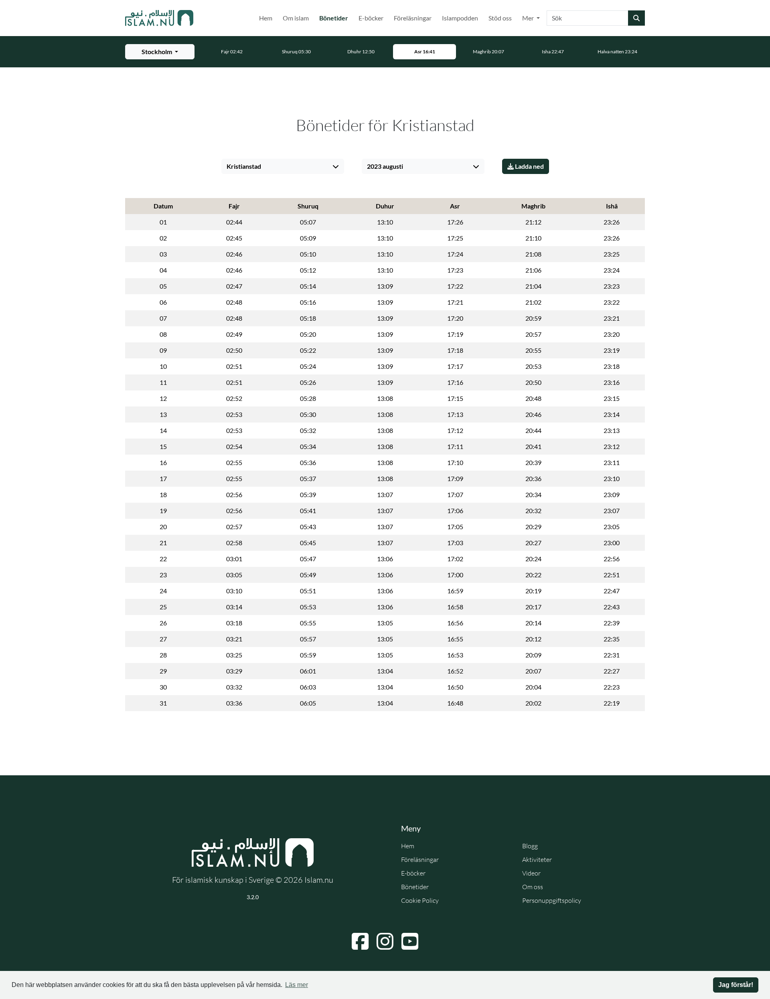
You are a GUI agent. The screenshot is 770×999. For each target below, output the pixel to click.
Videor (531, 873)
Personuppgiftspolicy (551, 900)
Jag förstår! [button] (735, 984)
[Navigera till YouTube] (409, 941)
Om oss (532, 887)
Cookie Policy (420, 900)
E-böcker (371, 18)
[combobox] (587, 18)
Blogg (530, 846)
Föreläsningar (413, 18)
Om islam (296, 18)
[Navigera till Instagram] (385, 941)
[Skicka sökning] (636, 18)
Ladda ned (529, 166)
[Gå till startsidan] (159, 18)
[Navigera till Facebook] (360, 941)
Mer (528, 18)
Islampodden (460, 18)
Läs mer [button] (296, 984)
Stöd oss (500, 18)
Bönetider (335, 18)
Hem (265, 18)
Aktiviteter (537, 859)
